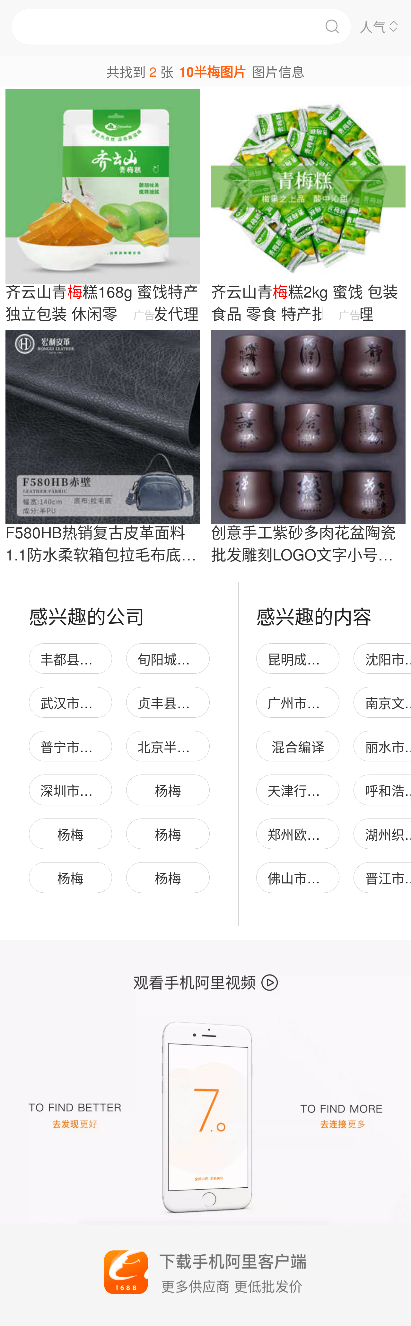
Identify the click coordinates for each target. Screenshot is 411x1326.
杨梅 (168, 790)
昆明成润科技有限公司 (333, 658)
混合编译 (298, 746)
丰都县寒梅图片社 (92, 658)
